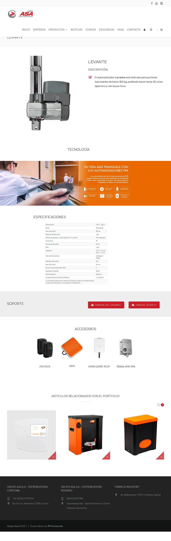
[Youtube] (156, 3)
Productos (57, 29)
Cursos (91, 29)
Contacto (134, 29)
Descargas (106, 29)
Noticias (76, 29)
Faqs (120, 29)
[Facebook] (151, 3)
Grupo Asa (12, 526)
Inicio (26, 29)
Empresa (39, 29)
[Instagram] (161, 3)
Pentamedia (56, 526)
